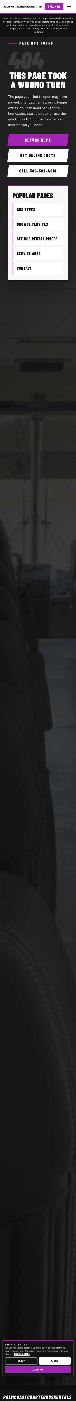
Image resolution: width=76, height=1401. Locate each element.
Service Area (29, 253)
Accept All (38, 1369)
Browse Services (32, 224)
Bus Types (26, 209)
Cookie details (22, 1353)
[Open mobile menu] (69, 6)
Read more (38, 31)
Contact (24, 268)
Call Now (54, 6)
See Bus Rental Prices (37, 238)
